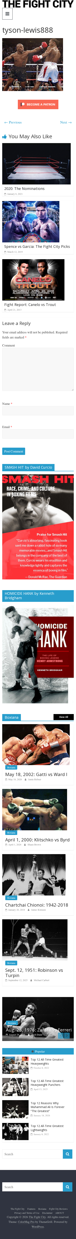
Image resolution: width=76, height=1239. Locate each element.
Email (7, 427)
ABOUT (59, 1212)
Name (7, 403)
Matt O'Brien (53, 1034)
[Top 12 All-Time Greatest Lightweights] (16, 1123)
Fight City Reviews (58, 1209)
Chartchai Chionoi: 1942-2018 (36, 905)
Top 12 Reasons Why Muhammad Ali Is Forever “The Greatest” (47, 1107)
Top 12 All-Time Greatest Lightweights (47, 1128)
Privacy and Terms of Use (26, 1212)
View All (63, 717)
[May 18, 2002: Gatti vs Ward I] (36, 726)
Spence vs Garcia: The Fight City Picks (37, 246)
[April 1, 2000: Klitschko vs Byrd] (34, 791)
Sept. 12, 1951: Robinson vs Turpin (34, 972)
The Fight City (18, 1209)
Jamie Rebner (34, 779)
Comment (8, 345)
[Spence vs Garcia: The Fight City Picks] (30, 203)
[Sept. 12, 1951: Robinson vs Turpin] (34, 921)
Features (28, 1017)
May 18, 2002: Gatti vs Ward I (36, 774)
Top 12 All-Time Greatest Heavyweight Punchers (47, 1083)
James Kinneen (38, 909)
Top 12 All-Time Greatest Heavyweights (47, 1062)
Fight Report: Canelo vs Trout (30, 304)
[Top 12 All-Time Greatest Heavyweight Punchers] (16, 1078)
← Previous (13, 122)
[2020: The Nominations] (36, 145)
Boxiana (11, 767)
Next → (66, 122)
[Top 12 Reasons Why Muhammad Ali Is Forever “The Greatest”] (16, 1100)
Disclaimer (47, 1212)
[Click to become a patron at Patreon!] (38, 100)
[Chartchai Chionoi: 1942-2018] (34, 856)
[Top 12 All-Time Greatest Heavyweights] (16, 1057)
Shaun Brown (34, 844)
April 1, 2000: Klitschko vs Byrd (37, 840)
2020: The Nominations (24, 188)
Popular (40, 1051)
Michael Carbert (41, 980)
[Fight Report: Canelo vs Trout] (33, 262)
